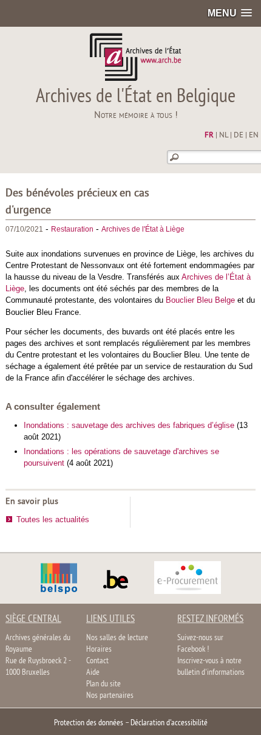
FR (209, 135)
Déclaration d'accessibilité (169, 723)
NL (223, 135)
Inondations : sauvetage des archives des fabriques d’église (129, 425)
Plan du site (103, 684)
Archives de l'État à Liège (143, 229)
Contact (97, 661)
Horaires (99, 649)
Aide (93, 672)
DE (238, 135)
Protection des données (88, 723)
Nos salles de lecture (117, 638)
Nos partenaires (110, 696)
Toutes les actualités (52, 519)
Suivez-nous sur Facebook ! (200, 643)
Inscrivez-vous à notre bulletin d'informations (211, 666)
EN (254, 135)
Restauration (72, 229)
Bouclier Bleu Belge (200, 300)
